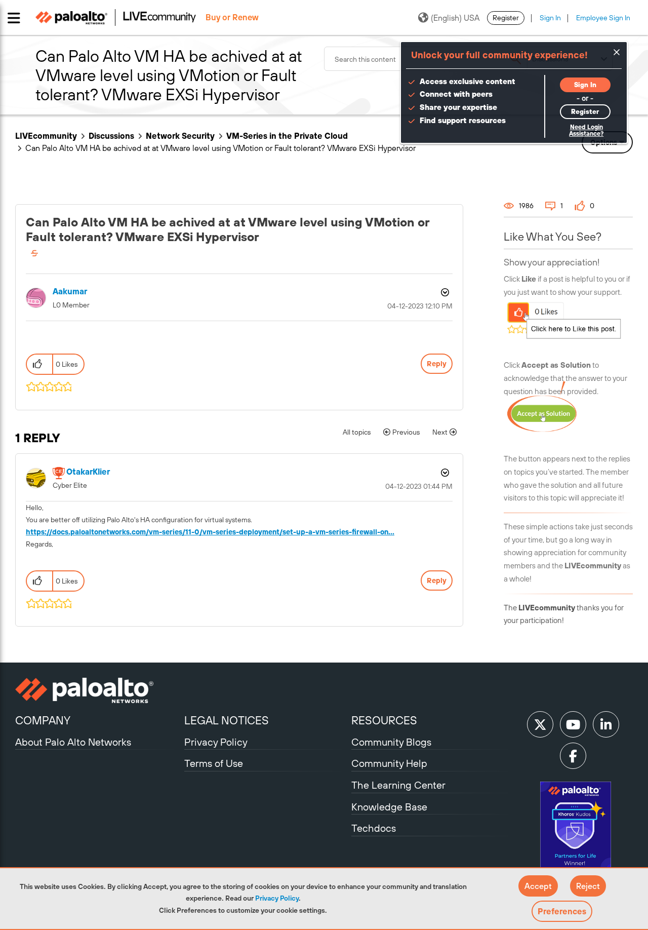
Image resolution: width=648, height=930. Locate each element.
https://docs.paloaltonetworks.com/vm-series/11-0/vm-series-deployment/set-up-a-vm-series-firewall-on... (210, 532)
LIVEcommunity (46, 135)
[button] (538, 886)
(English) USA (455, 17)
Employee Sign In (603, 18)
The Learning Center (398, 785)
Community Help (389, 763)
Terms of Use (213, 763)
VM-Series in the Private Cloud (287, 135)
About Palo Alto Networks (73, 742)
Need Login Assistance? (586, 130)
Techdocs (373, 828)
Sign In (550, 18)
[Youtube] (573, 724)
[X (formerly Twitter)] (540, 724)
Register (506, 18)
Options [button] (444, 292)
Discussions (111, 135)
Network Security (180, 135)
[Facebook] (573, 756)
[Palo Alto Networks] (98, 690)
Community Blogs (391, 742)
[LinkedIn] (606, 724)
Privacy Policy (277, 898)
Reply (437, 364)
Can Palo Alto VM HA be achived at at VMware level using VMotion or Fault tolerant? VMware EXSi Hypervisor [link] (220, 147)
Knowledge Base (389, 806)
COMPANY (42, 720)
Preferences (562, 911)
